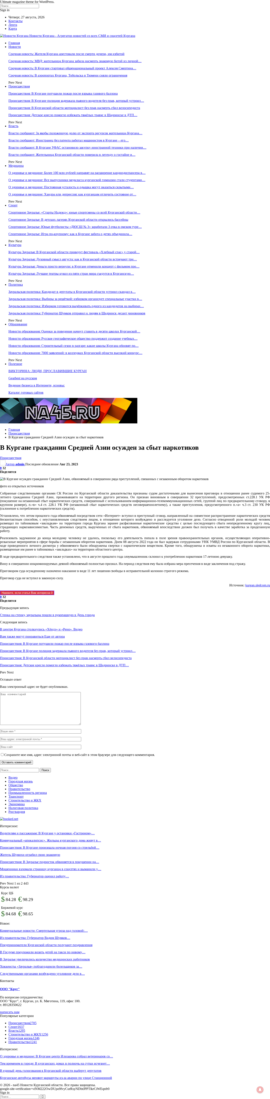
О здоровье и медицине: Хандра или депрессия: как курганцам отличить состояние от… (72, 194)
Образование (17, 324)
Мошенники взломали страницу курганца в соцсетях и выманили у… (50, 869)
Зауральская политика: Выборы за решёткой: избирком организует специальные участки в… (75, 299)
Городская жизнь (20, 781)
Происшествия (19, 86)
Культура (14, 245)
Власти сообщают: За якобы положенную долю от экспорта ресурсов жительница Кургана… (75, 133)
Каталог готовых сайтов (25, 392)
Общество (15, 785)
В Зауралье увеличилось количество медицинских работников (45, 959)
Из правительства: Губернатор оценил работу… (34, 876)
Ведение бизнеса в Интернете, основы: (36, 385)
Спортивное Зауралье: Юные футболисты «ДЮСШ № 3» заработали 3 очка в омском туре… (75, 227)
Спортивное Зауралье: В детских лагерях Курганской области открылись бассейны (68, 219)
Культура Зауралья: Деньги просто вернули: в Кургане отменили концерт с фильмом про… (73, 266)
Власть (13, 126)
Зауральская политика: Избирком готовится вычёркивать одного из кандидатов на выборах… (76, 306)
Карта (12, 28)
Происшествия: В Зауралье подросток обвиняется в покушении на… (49, 862)
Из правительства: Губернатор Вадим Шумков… (35, 938)
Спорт (13, 205)
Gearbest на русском (22, 378)
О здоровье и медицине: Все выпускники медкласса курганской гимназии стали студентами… (76, 180)
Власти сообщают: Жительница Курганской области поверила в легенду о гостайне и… (71, 154)
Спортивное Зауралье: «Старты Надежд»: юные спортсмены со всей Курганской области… (74, 212)
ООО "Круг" (10, 989)
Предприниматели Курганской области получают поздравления (46, 945)
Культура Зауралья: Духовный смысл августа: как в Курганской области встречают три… (72, 259)
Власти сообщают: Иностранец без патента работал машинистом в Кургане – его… (68, 140)
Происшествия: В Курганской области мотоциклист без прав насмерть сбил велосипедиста (74, 108)
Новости (14, 46)
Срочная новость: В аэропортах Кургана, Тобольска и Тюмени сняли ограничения (67, 75)
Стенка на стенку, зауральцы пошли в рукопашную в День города (47, 615)
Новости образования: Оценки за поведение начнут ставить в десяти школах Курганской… (74, 331)
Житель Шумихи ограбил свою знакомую (30, 855)
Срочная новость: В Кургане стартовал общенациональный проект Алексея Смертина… (72, 68)
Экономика (16, 804)
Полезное (15, 364)
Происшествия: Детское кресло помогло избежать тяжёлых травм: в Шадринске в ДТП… (72, 115)
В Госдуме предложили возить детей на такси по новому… (42, 952)
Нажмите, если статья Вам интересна (27, 592)
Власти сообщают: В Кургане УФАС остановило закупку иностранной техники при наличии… (77, 147)
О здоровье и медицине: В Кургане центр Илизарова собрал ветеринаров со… (56, 1056)
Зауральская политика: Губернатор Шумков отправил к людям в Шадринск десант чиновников (76, 313)
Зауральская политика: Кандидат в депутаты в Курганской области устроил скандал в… (72, 292)
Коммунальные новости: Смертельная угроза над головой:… (44, 930)
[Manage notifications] (260, 1089)
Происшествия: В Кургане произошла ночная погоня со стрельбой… (49, 847)
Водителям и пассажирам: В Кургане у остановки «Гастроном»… (47, 833)
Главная (14, 43)
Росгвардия (16, 811)
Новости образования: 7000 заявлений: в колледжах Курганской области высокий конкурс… (75, 353)
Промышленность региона (27, 793)
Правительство (19, 789)
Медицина (16, 165)
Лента (12, 25)
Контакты (15, 21)
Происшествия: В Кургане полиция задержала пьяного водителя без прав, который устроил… (76, 100)
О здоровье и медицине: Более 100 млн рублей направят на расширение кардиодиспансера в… (77, 173)
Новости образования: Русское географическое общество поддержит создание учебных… (73, 338)
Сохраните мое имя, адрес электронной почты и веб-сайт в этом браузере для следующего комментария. (79, 755)
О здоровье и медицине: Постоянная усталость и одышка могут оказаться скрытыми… (71, 187)
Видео (13, 777)
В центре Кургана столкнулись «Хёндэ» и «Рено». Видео (41, 629)
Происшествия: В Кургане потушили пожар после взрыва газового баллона (63, 93)
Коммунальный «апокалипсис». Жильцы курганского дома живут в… (50, 840)
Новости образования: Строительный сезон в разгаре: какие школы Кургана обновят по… (73, 345)
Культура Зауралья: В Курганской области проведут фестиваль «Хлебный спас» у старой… (74, 252)
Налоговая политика (23, 808)
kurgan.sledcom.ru (257, 585)
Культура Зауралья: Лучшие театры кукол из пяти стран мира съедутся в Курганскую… (71, 273)
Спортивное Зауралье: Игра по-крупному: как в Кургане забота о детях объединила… (70, 234)
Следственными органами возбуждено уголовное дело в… (42, 973)
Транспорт (16, 796)
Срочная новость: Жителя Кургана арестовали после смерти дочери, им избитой (66, 54)
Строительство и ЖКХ (24, 800)
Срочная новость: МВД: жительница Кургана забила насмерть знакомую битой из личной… (75, 61)
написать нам (9, 1012)
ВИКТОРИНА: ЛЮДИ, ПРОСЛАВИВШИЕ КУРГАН (47, 371)
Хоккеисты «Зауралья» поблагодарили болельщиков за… (41, 966)
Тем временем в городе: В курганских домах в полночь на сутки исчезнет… (55, 1063)
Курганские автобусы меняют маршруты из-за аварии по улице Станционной (56, 1078)
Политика (15, 284)
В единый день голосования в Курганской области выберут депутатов (50, 1070)
